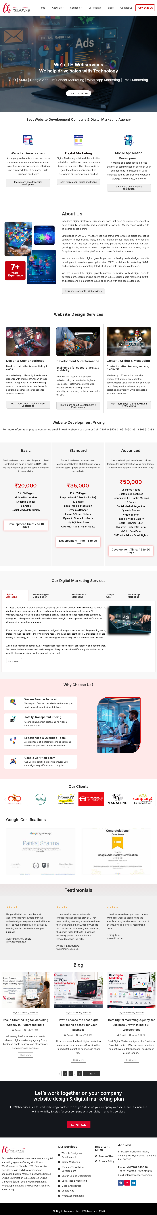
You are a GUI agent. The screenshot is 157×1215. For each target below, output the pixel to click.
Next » (91, 1073)
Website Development (28, 153)
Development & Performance (77, 361)
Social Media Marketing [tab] (79, 595)
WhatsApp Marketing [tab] (134, 595)
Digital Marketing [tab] (11, 595)
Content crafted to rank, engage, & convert (128, 368)
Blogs (110, 7)
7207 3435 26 (145, 7)
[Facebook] (121, 1183)
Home (42, 7)
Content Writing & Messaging (128, 361)
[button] (5, 800)
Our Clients (94, 7)
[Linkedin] (133, 1183)
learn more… (14, 661)
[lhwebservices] (17, 8)
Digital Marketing (78, 153)
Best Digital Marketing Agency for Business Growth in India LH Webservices (131, 1024)
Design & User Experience (25, 361)
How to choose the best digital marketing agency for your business (78, 1024)
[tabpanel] (78, 636)
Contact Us (126, 7)
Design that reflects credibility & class (27, 368)
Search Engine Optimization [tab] (41, 595)
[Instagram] (127, 1183)
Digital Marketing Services (25, 1012)
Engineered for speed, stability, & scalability (77, 369)
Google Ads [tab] (110, 595)
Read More (25, 1055)
